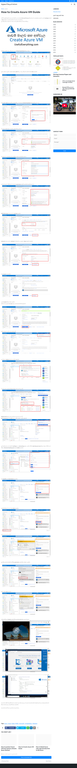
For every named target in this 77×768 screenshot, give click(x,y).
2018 (64, 40)
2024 (64, 29)
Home (2, 1)
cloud (9, 723)
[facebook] (69, 1)
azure (6, 8)
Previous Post (5, 761)
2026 (64, 24)
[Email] (34, 727)
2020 (64, 36)
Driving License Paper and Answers (62, 75)
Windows (35, 723)
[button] (71, 4)
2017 (64, 43)
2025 (64, 27)
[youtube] (74, 1)
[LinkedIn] (31, 727)
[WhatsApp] (27, 727)
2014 (64, 50)
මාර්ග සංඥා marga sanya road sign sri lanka (68, 81)
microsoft (21, 723)
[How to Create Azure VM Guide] (26, 739)
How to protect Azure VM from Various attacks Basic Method (9, 748)
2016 (64, 45)
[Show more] (37, 727)
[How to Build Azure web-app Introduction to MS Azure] (43, 739)
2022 (64, 31)
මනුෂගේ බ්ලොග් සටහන (9, 4)
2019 (64, 38)
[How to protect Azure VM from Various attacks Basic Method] (9, 739)
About (6, 1)
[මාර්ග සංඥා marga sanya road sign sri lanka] (57, 81)
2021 (64, 34)
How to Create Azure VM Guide (26, 747)
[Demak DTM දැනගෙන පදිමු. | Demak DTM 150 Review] (57, 88)
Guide (13, 723)
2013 (64, 52)
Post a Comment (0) (26, 757)
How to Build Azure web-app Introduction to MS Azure (43, 748)
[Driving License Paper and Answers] (64, 64)
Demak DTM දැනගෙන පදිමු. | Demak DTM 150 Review (68, 89)
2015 (64, 47)
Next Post (48, 761)
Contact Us (11, 1)
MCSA (16, 723)
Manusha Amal (56, 11)
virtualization (28, 723)
